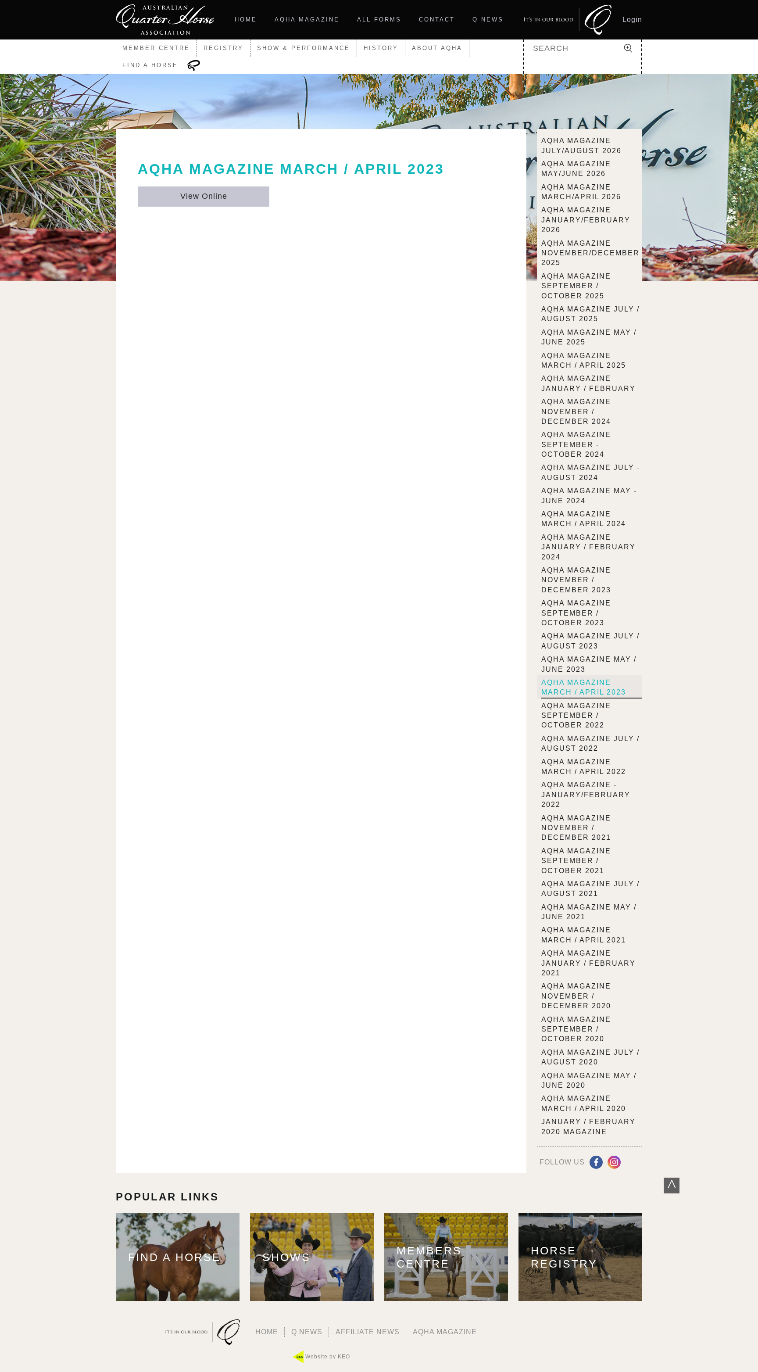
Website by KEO (327, 1357)
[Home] (165, 19)
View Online (203, 196)
